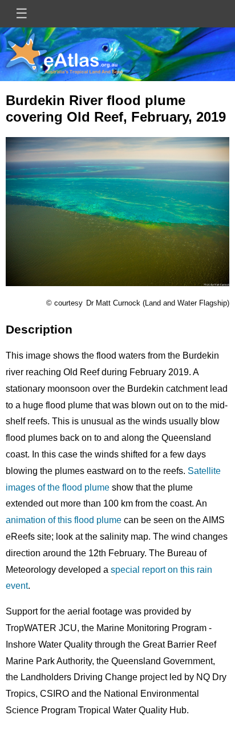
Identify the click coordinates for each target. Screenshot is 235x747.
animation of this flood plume (63, 520)
